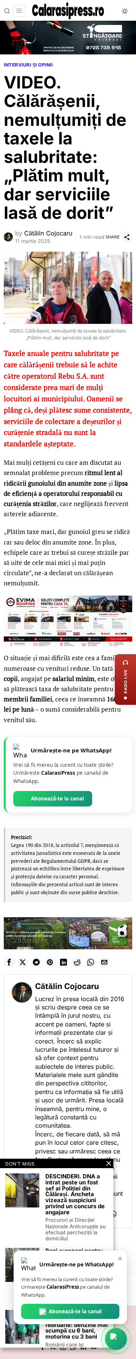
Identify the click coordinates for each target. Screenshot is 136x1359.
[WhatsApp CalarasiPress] (116, 1339)
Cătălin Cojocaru (48, 233)
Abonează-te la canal (57, 798)
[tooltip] (9, 962)
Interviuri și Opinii (28, 65)
